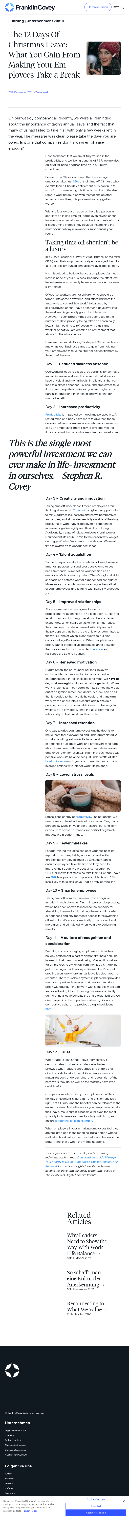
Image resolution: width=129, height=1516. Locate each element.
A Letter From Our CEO (16, 1455)
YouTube (9, 1488)
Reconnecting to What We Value (85, 1306)
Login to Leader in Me (15, 1430)
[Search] (122, 5)
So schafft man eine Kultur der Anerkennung (84, 1278)
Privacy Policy (30, 1510)
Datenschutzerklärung (15, 1450)
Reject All (96, 1506)
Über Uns (9, 1435)
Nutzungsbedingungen (16, 1445)
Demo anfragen (98, 7)
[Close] (123, 1501)
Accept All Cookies (96, 1512)
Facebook (10, 1478)
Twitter (8, 1473)
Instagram (10, 1493)
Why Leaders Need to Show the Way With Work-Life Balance (87, 1244)
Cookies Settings (96, 1499)
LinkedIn (9, 1483)
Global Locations (13, 1440)
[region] (64, 1506)
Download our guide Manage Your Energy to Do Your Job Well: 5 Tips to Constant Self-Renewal (82, 1162)
